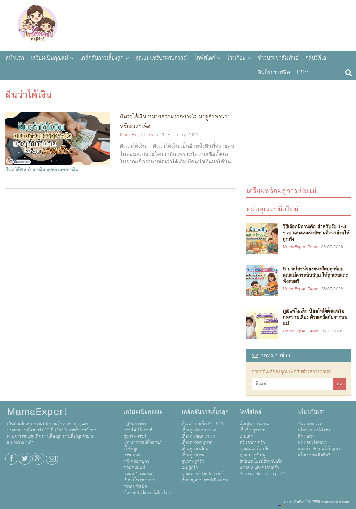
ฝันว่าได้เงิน (15, 169)
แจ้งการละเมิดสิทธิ (314, 455)
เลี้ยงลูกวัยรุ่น (192, 455)
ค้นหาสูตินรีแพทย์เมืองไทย (147, 492)
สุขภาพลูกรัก (192, 461)
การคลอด (132, 455)
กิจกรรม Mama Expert (262, 474)
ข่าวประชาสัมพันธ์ (278, 57)
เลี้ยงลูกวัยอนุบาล (196, 442)
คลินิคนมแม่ (134, 467)
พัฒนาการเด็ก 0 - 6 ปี (202, 424)
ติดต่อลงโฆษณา (312, 442)
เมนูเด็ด (246, 436)
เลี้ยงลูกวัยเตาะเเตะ (198, 436)
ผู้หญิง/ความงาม (255, 424)
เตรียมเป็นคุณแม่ (49, 57)
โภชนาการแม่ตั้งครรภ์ (142, 442)
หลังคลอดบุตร (136, 461)
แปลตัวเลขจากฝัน (62, 169)
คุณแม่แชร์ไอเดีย (254, 449)
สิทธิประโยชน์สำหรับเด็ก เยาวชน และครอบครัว (261, 464)
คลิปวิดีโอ (315, 57)
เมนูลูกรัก (189, 467)
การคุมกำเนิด (135, 486)
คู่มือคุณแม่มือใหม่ (272, 208)
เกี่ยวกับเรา (311, 411)
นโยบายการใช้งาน (314, 430)
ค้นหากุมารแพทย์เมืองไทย (204, 480)
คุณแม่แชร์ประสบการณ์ (162, 57)
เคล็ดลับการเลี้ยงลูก (101, 57)
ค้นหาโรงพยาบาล (139, 480)
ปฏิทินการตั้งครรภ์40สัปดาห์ (137, 427)
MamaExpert (37, 24)
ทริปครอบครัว (252, 442)
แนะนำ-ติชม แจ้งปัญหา (319, 449)
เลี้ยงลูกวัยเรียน (194, 449)
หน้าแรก (14, 57)
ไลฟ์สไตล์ (205, 57)
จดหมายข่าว (274, 355)
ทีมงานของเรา (310, 424)
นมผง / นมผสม (137, 474)
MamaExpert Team (139, 134)
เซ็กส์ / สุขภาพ (253, 430)
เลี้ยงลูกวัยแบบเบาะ (198, 430)
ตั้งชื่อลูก (130, 449)
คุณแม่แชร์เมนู (252, 455)
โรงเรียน (236, 57)
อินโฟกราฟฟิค (274, 72)
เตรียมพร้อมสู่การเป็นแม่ (281, 190)
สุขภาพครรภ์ (134, 436)
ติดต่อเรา (306, 436)
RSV (302, 72)
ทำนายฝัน (36, 169)
